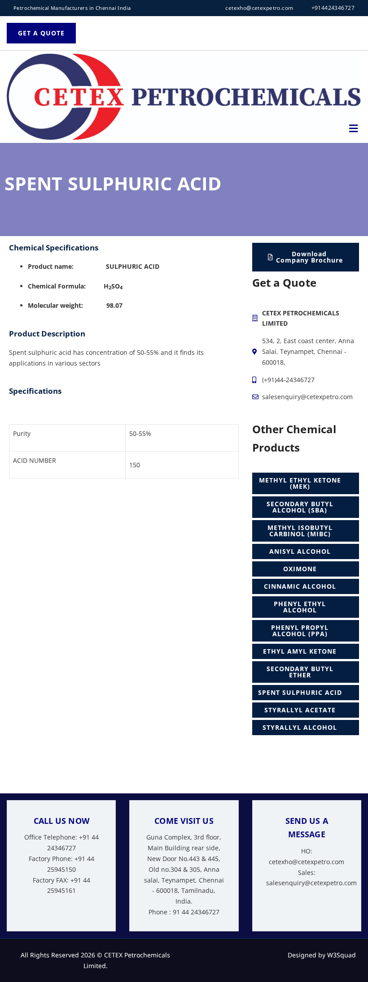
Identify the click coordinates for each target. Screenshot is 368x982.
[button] (353, 128)
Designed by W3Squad (322, 955)
